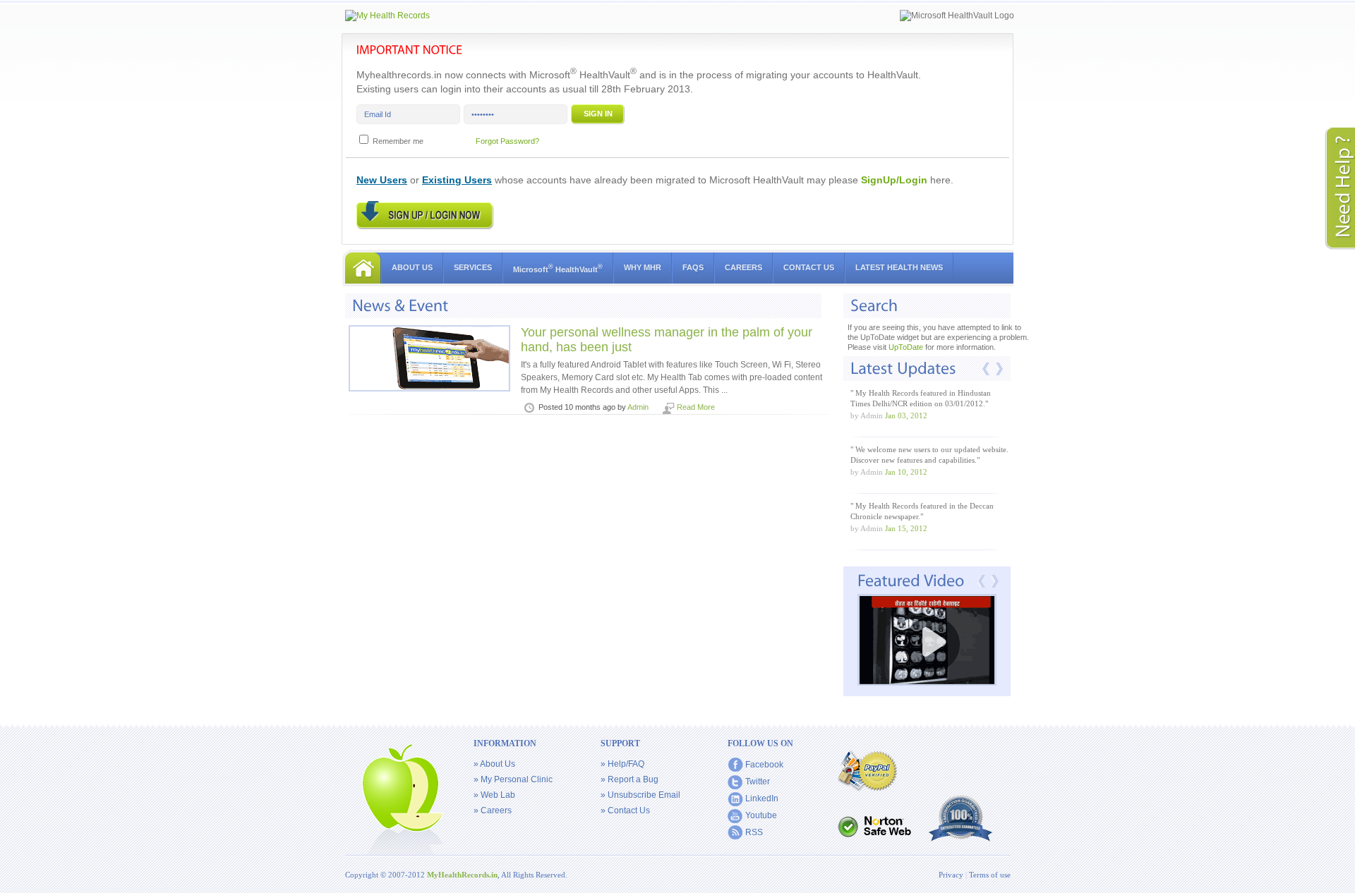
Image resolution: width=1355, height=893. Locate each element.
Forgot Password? (507, 141)
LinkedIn (761, 798)
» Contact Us (625, 810)
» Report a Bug (629, 779)
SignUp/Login (894, 180)
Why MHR (642, 267)
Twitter (757, 781)
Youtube (761, 815)
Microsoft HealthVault (558, 268)
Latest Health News (899, 267)
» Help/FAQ (622, 764)
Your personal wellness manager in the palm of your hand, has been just (666, 339)
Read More (696, 407)
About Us (412, 267)
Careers (743, 267)
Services (473, 267)
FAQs (693, 267)
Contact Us (808, 267)
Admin (638, 407)
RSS (754, 832)
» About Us (494, 764)
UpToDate (906, 347)
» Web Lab (494, 795)
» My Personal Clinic (513, 779)
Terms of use (990, 874)
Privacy (952, 874)
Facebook (764, 765)
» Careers (493, 810)
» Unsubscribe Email (640, 795)
